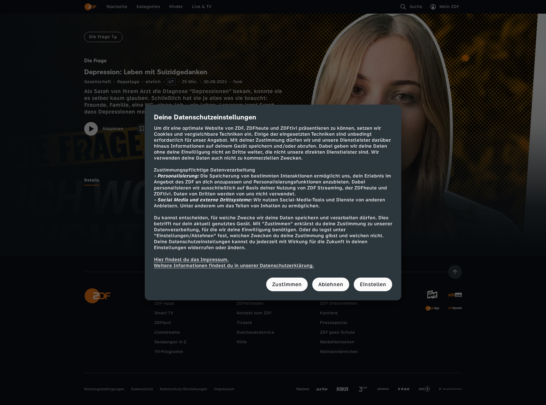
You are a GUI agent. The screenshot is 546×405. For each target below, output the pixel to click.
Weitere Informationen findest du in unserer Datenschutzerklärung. (234, 265)
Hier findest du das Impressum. (191, 259)
